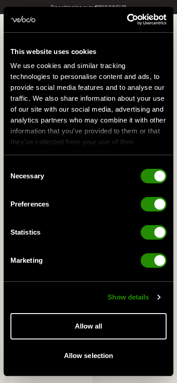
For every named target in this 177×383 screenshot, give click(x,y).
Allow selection (88, 355)
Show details (128, 297)
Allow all (89, 326)
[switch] (154, 204)
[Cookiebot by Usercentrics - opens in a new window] (127, 19)
